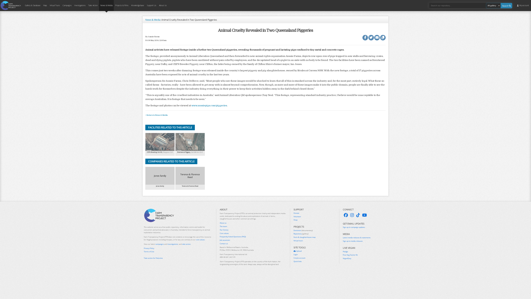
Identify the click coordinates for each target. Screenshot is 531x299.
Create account (299, 258)
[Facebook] (346, 215)
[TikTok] (358, 215)
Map (45, 5)
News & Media (106, 5)
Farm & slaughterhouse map (305, 237)
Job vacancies (225, 240)
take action (186, 244)
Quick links (298, 261)
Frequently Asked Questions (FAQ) (233, 237)
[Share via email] (377, 37)
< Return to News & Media (156, 115)
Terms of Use (149, 252)
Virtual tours (298, 241)
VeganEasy (347, 258)
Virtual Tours (55, 5)
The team (223, 226)
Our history (224, 230)
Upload (299, 251)
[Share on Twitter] (371, 37)
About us (223, 223)
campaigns (159, 244)
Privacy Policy (149, 248)
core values (200, 240)
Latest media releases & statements (357, 238)
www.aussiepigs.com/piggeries (209, 105)
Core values (224, 233)
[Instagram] (352, 215)
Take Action (93, 5)
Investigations (79, 5)
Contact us (224, 244)
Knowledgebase (137, 5)
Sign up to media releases (353, 241)
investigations (172, 244)
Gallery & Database (33, 5)
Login (296, 254)
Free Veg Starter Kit (350, 255)
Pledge (345, 252)
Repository (301, 234)
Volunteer (297, 217)
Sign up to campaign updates (354, 227)
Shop (295, 220)
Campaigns (67, 5)
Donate (296, 213)
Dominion (303, 230)
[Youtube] (364, 215)
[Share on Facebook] (365, 37)
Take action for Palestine (153, 258)
